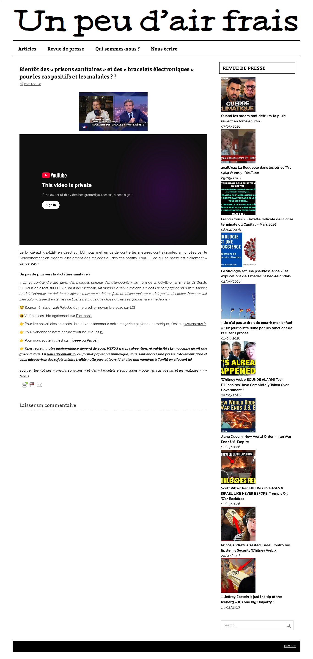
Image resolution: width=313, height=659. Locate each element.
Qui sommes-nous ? (117, 48)
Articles (27, 48)
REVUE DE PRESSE (244, 68)
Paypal (92, 340)
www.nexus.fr (195, 324)
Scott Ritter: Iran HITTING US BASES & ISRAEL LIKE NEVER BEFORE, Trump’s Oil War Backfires (254, 493)
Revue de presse (65, 48)
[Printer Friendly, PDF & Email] (32, 385)
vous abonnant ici (61, 354)
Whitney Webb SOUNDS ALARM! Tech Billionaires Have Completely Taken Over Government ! (255, 385)
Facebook (84, 316)
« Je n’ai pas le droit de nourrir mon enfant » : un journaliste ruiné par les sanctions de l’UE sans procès (256, 328)
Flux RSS (290, 646)
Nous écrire (164, 48)
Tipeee (75, 340)
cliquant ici (183, 360)
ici (101, 332)
